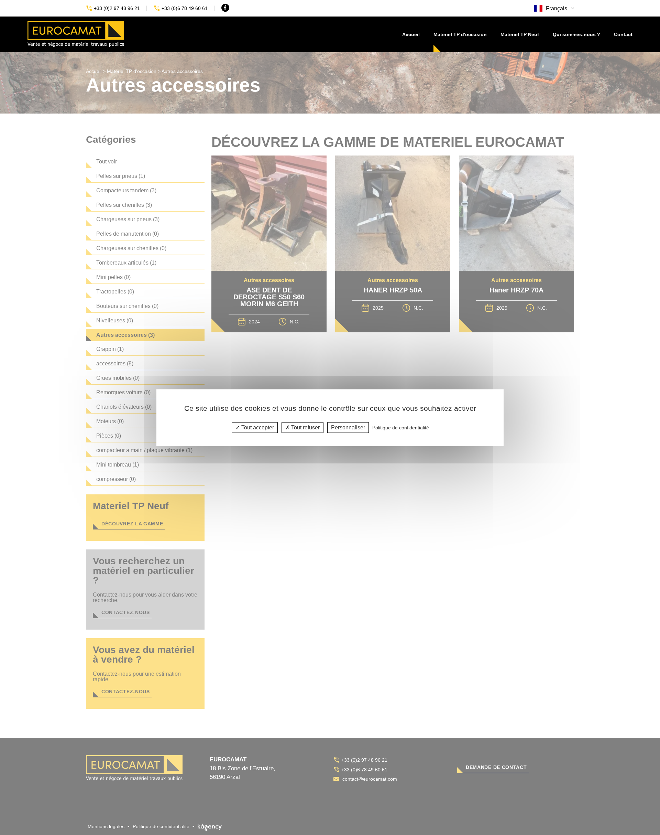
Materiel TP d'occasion (460, 34)
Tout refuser (305, 427)
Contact (623, 34)
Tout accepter (257, 427)
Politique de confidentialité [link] (400, 427)
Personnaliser (348, 427)
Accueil (411, 34)
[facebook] (225, 8)
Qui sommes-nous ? (576, 34)
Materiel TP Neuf (519, 34)
